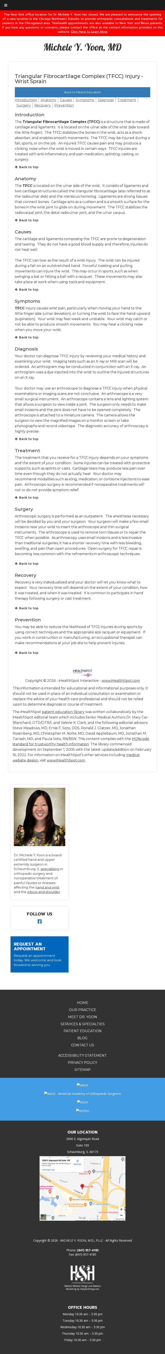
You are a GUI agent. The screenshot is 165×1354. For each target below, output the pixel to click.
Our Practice (82, 1010)
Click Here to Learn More (89, 31)
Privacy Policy (82, 1063)
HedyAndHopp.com (89, 1288)
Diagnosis (106, 100)
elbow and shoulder (43, 892)
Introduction (26, 100)
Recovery (42, 105)
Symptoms (85, 100)
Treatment (126, 100)
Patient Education (83, 1031)
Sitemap (83, 1070)
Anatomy (48, 100)
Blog (82, 1038)
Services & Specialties (83, 1024)
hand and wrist (47, 887)
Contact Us (82, 1045)
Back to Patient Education (82, 92)
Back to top (28, 167)
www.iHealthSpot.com (121, 681)
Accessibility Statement (82, 1055)
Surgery (24, 105)
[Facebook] (39, 922)
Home (82, 1003)
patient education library (63, 712)
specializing (50, 869)
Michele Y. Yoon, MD (82, 47)
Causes (66, 100)
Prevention (64, 105)
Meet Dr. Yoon (82, 1017)
